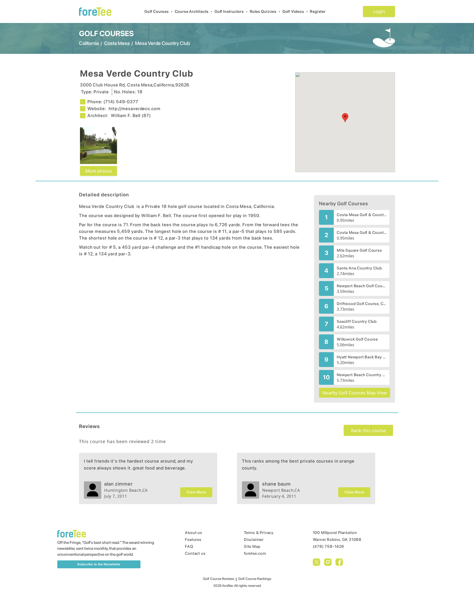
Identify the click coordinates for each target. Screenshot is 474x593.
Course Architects (194, 11)
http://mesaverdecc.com (134, 108)
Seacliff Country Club (357, 321)
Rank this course (368, 430)
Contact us (195, 553)
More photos (98, 171)
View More (196, 492)
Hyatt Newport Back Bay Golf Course (361, 357)
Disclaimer (254, 539)
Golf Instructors (231, 11)
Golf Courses (158, 11)
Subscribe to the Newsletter (98, 564)
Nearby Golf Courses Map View (354, 393)
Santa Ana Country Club (359, 268)
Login (379, 11)
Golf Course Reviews (218, 579)
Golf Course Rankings (254, 579)
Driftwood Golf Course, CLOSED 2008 (361, 303)
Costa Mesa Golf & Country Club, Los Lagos (361, 214)
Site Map (252, 546)
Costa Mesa (117, 43)
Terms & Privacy (259, 532)
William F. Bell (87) (131, 115)
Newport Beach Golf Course (361, 286)
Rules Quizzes (265, 11)
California (89, 43)
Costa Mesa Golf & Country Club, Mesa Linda (361, 232)
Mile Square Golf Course (359, 250)
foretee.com (255, 553)
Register (317, 11)
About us (193, 532)
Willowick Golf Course (357, 339)
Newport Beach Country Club (361, 374)
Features (193, 539)
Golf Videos (295, 11)
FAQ (189, 546)
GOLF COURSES (106, 33)
